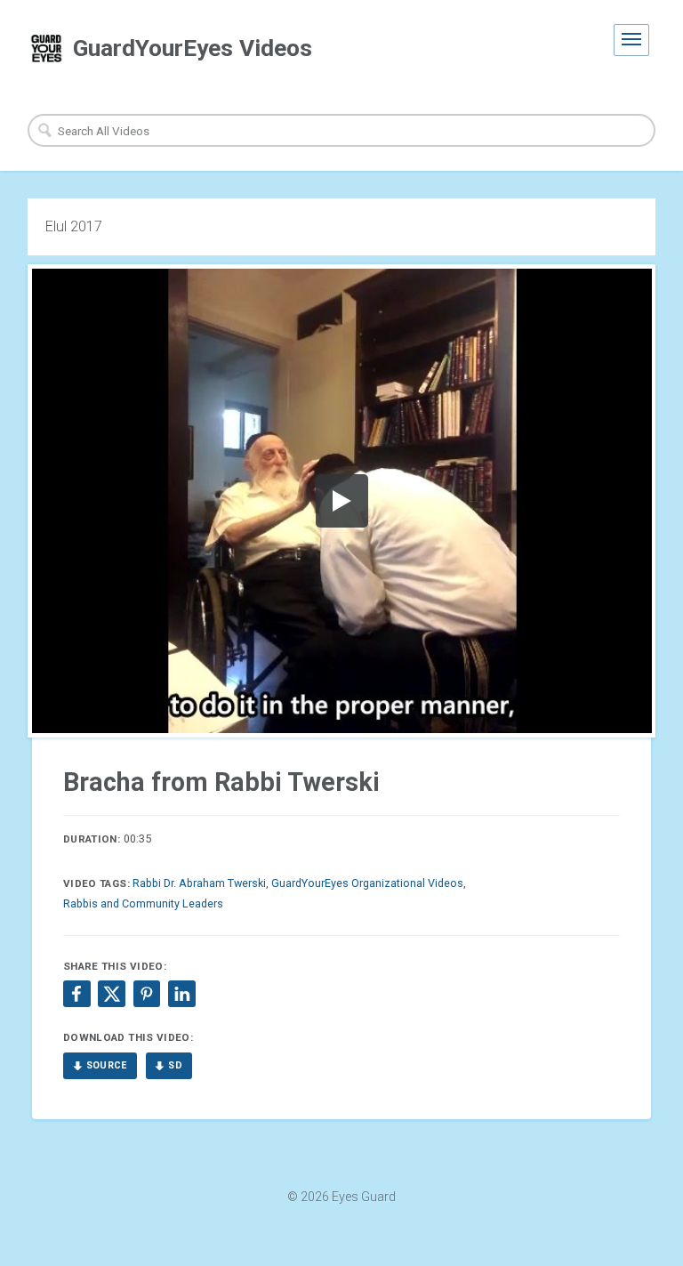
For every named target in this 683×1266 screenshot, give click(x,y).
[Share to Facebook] (76, 993)
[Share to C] (111, 993)
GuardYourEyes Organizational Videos (367, 883)
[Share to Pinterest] (146, 993)
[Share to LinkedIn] (181, 993)
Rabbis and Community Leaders (143, 903)
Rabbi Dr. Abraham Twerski (199, 883)
